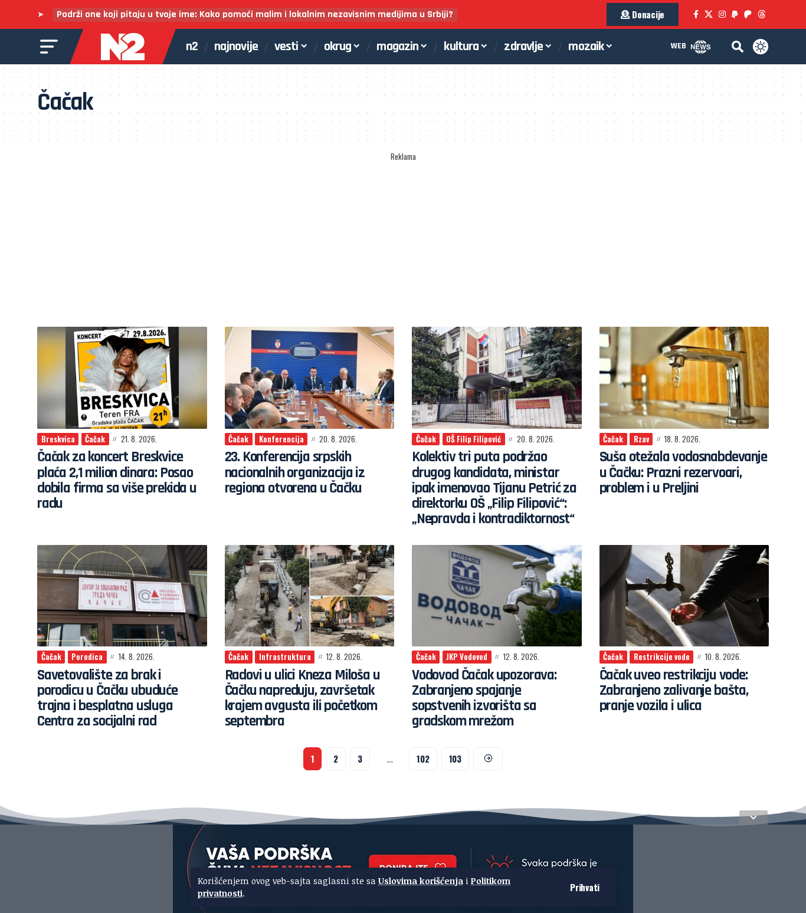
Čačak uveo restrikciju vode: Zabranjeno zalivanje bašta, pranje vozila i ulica (673, 691)
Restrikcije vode (662, 656)
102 (423, 758)
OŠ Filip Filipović (473, 439)
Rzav (641, 439)
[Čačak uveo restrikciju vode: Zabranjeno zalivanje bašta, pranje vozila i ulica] (684, 596)
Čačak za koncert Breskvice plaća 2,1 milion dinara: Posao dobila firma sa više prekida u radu (116, 480)
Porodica (87, 656)
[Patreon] (748, 14)
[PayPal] (735, 14)
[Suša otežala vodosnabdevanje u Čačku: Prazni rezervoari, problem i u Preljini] (684, 378)
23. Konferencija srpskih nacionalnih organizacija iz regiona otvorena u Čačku (295, 473)
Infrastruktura (285, 656)
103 (455, 758)
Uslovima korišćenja (420, 880)
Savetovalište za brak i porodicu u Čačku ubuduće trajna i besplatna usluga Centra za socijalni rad (107, 698)
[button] (584, 887)
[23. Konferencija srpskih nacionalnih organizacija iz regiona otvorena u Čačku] (310, 378)
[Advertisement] (403, 240)
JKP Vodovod (466, 656)
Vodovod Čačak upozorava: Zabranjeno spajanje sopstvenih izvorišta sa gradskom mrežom (484, 698)
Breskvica (58, 439)
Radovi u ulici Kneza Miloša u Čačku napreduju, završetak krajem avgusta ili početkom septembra (302, 698)
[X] (709, 14)
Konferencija (281, 439)
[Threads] (762, 14)
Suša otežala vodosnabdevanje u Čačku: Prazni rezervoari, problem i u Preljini (683, 473)
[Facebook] (696, 14)
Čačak (95, 439)
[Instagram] (722, 14)
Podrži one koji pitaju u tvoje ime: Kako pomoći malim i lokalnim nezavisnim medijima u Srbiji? (255, 14)
